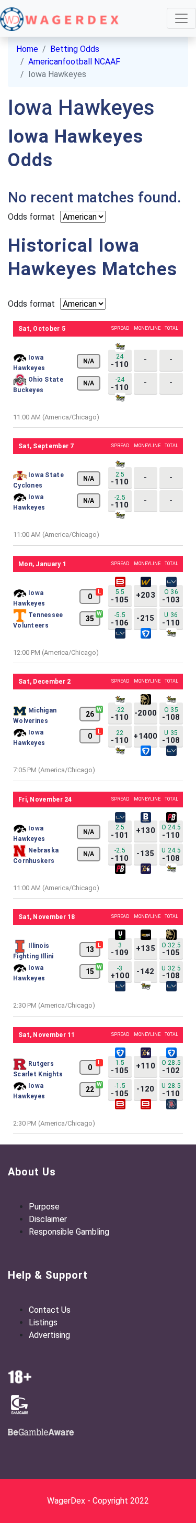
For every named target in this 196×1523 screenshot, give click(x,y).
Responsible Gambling (69, 1232)
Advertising (49, 1335)
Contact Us (50, 1310)
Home (27, 49)
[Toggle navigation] (181, 18)
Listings (43, 1322)
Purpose (44, 1207)
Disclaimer (48, 1219)
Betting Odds (74, 49)
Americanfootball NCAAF (74, 62)
